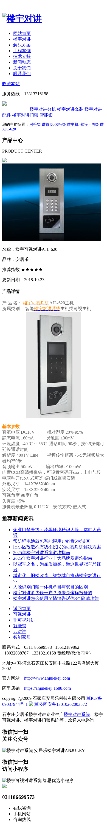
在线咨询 (22, 808)
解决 (22, 45)
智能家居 (22, 637)
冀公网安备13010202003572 (60, 704)
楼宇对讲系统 (77, 714)
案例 (22, 50)
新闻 (22, 62)
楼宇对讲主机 (66, 125)
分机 (43, 109)
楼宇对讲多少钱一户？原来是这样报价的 (52, 592)
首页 (22, 33)
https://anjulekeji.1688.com (47, 688)
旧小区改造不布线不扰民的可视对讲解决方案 (57, 547)
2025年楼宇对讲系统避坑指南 (41, 552)
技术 (22, 56)
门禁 (25, 115)
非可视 (24, 620)
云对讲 (19, 631)
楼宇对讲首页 (41, 125)
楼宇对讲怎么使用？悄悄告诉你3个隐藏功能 (56, 598)
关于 (22, 68)
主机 (15, 109)
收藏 (11, 83)
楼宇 (22, 39)
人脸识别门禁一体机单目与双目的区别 (50, 587)
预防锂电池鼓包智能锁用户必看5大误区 (51, 541)
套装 (70, 109)
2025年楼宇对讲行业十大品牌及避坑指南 (52, 558)
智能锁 (46, 115)
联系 (22, 73)
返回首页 (22, 608)
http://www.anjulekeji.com (47, 678)
